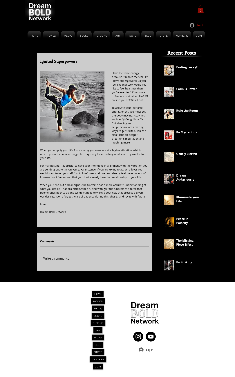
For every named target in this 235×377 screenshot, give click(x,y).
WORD (98, 337)
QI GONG (98, 322)
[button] (200, 9)
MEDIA (98, 308)
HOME (98, 293)
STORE (98, 351)
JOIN (98, 366)
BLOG (98, 344)
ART (97, 330)
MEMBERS (98, 359)
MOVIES (98, 301)
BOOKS (98, 315)
